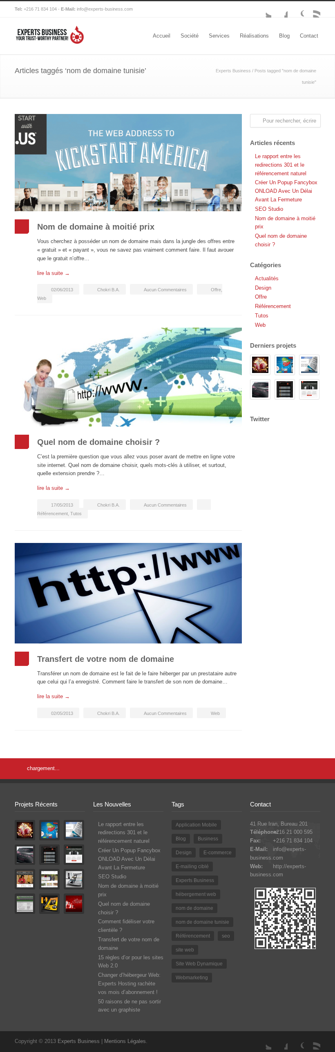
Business (208, 839)
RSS (312, 9)
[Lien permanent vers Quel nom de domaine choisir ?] (128, 377)
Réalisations (254, 36)
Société (190, 36)
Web (41, 298)
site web (185, 950)
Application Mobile (196, 825)
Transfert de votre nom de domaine (105, 658)
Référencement (52, 513)
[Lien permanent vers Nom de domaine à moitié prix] (128, 162)
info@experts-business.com (105, 9)
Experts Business (233, 70)
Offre (216, 289)
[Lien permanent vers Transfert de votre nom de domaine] (128, 593)
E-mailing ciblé (192, 866)
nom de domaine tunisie (202, 922)
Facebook (279, 9)
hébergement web (196, 894)
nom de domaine (194, 908)
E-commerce (217, 852)
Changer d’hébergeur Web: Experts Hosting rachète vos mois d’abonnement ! (129, 983)
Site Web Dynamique (199, 964)
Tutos (76, 513)
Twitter (263, 9)
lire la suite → (53, 273)
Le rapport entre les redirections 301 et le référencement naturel (280, 164)
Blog (284, 36)
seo (226, 936)
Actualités (267, 278)
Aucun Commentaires (165, 289)
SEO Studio (269, 209)
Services (219, 36)
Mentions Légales (125, 1041)
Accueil (161, 36)
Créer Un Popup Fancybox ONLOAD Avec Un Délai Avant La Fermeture (286, 191)
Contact (309, 36)
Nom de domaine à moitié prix (95, 226)
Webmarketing (192, 978)
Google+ (296, 9)
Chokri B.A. (108, 289)
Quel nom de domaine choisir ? (98, 442)
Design (263, 288)
